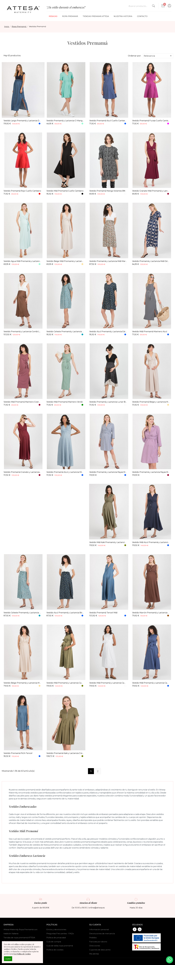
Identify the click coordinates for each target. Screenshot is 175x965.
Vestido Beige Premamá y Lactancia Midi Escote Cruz (22, 683)
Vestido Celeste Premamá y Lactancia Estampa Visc (65, 331)
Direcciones (94, 946)
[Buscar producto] (153, 6)
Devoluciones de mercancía (102, 933)
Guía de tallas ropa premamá (59, 946)
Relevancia (158, 55)
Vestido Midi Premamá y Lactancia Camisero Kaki (65, 683)
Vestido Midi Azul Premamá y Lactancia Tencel (151, 542)
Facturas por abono (98, 941)
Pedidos (93, 937)
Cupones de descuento (100, 950)
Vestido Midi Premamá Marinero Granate (22, 402)
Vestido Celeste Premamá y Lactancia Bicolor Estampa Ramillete (22, 613)
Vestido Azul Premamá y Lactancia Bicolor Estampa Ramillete (65, 613)
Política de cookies (54, 950)
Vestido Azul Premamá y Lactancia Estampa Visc (108, 331)
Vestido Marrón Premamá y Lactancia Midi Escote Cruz (151, 613)
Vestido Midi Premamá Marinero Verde (64, 402)
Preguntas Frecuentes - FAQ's (60, 933)
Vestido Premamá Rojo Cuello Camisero (22, 191)
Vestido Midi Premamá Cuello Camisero (64, 191)
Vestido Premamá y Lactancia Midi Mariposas (108, 261)
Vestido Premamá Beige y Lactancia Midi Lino (151, 402)
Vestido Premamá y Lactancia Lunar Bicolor (108, 402)
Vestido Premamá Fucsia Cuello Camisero (151, 120)
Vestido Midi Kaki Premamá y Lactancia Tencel (108, 542)
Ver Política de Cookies (22, 954)
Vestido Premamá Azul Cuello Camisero (108, 120)
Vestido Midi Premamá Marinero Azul (149, 331)
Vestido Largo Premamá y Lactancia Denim (22, 120)
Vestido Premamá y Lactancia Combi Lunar (22, 331)
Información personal (99, 929)
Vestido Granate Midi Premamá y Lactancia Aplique (151, 191)
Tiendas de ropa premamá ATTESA (19, 937)
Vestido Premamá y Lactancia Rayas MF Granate (151, 472)
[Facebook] (135, 929)
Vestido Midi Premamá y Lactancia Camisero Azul (151, 683)
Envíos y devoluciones (56, 929)
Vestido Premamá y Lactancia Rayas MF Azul (108, 472)
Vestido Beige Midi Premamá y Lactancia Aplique (65, 261)
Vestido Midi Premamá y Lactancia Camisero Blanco (108, 683)
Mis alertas (94, 954)
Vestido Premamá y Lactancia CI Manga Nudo (65, 120)
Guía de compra (53, 941)
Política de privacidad (56, 937)
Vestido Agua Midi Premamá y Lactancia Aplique (22, 261)
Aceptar (8, 959)
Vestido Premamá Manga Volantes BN (107, 191)
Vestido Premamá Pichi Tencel (18, 753)
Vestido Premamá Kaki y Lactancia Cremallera (65, 753)
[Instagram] (140, 929)
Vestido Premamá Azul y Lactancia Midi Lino (65, 472)
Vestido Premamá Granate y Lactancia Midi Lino (22, 472)
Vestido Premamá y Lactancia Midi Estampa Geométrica (151, 261)
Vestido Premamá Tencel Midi (103, 613)
